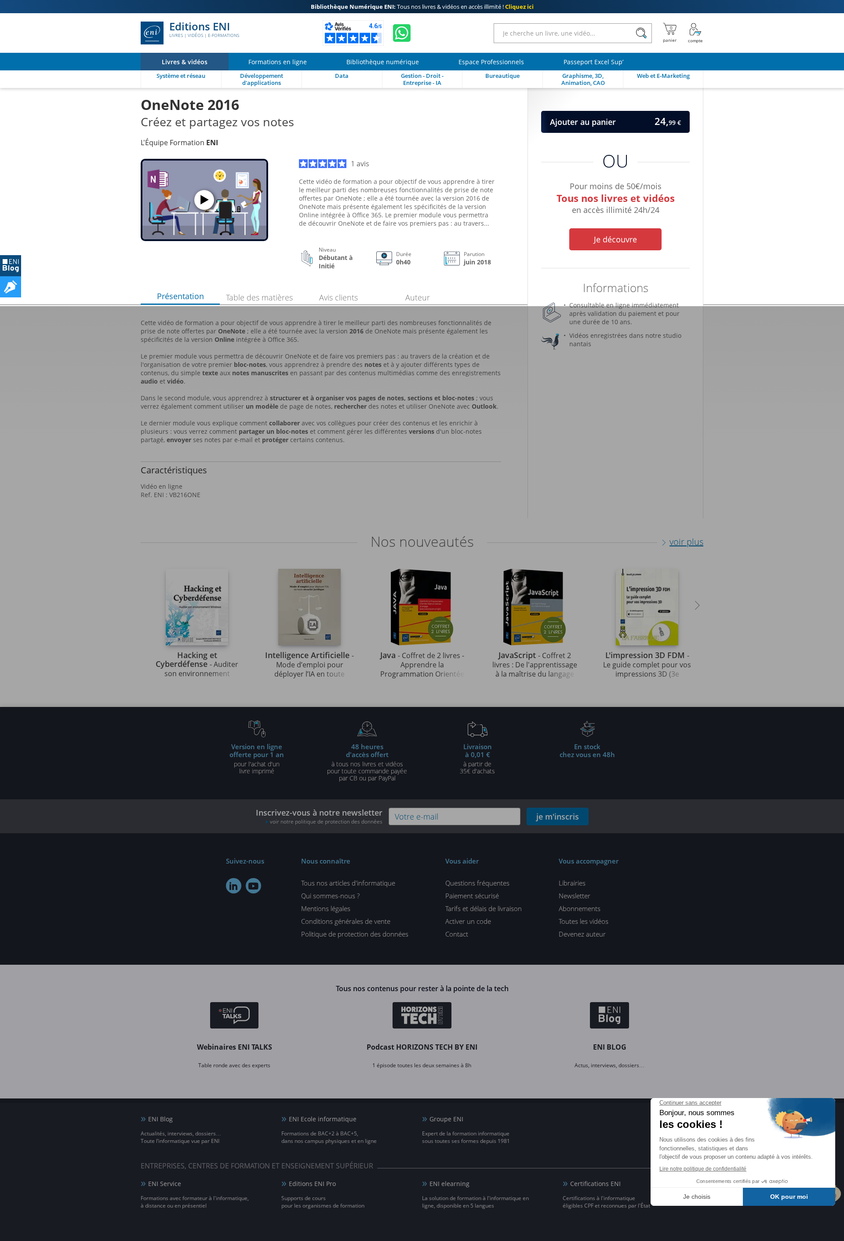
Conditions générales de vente (345, 921)
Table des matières (259, 297)
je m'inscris (557, 816)
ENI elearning (449, 1183)
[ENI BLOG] (10, 265)
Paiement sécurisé (472, 895)
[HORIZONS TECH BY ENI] (422, 1016)
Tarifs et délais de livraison (483, 908)
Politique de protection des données (354, 934)
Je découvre (615, 239)
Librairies (572, 883)
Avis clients (338, 297)
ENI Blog (160, 1119)
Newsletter (574, 895)
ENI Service (164, 1183)
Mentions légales (325, 908)
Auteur (417, 297)
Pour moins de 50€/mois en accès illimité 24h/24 (616, 197)
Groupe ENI (446, 1119)
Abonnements (579, 908)
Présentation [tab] (180, 296)
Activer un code (468, 921)
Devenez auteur (582, 934)
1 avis (360, 163)
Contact (456, 934)
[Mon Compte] (695, 33)
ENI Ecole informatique (323, 1119)
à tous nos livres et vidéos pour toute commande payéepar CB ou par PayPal (367, 762)
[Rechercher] (641, 33)
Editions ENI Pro (312, 1183)
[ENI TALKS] (234, 1016)
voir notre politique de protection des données (326, 821)
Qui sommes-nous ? (330, 895)
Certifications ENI (595, 1183)
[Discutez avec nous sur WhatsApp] (402, 33)
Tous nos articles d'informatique (348, 883)
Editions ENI (204, 30)
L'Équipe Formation (179, 142)
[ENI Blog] (609, 1016)
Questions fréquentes (477, 883)
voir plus (686, 542)
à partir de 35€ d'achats (477, 758)
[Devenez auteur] (10, 286)
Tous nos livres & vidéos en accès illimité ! (422, 7)
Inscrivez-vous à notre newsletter (319, 816)
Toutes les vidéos (583, 921)
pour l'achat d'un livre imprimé (256, 758)
